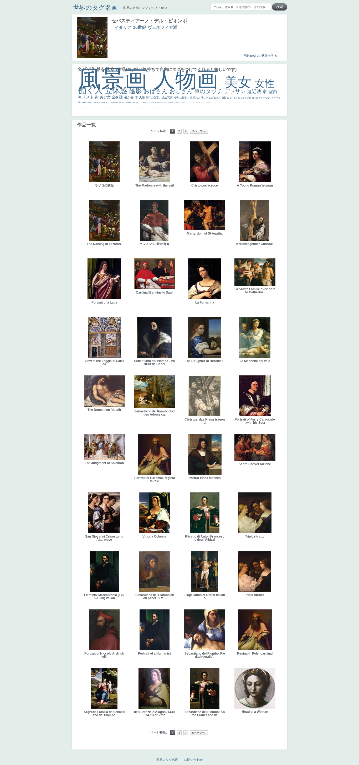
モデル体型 (181, 102)
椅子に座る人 (181, 97)
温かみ (129, 97)
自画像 (133, 102)
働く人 (91, 90)
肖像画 (103, 102)
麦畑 (84, 102)
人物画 (189, 79)
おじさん (182, 91)
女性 (264, 83)
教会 (249, 98)
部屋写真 (185, 102)
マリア (124, 102)
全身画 (118, 97)
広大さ (197, 97)
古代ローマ (205, 102)
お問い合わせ (193, 759)
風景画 (116, 79)
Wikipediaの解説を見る (260, 55)
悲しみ (205, 97)
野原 (202, 102)
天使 (142, 97)
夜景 (178, 102)
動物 (115, 102)
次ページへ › (199, 131)
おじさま (242, 98)
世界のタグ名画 (95, 7)
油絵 (196, 102)
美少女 (106, 97)
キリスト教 (110, 102)
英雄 (198, 102)
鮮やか (194, 102)
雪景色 (137, 102)
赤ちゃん (263, 98)
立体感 (117, 91)
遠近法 (255, 91)
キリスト (86, 97)
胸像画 (208, 102)
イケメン (149, 102)
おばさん (157, 91)
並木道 (96, 102)
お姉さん (89, 102)
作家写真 (175, 102)
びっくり (213, 102)
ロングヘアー (190, 102)
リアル (153, 102)
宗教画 (156, 102)
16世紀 (139, 27)
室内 (273, 91)
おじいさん (232, 98)
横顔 (224, 97)
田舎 (80, 102)
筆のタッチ (209, 91)
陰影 (136, 90)
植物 (172, 102)
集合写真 (167, 97)
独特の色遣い (154, 97)
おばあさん (215, 97)
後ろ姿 (255, 98)
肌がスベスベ (161, 102)
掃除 (145, 102)
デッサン (235, 91)
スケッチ (141, 102)
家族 (200, 102)
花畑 (216, 102)
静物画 (129, 102)
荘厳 (210, 102)
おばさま (169, 102)
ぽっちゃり (273, 98)
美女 (239, 82)
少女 (120, 102)
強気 (166, 102)
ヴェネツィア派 (162, 27)
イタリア (123, 27)
